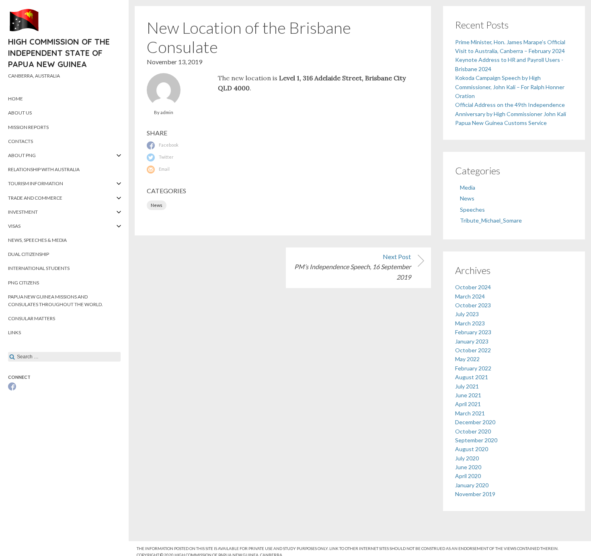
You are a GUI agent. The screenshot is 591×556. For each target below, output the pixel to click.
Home (15, 99)
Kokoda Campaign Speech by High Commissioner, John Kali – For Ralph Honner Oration (509, 86)
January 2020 (471, 485)
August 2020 (471, 449)
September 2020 (476, 440)
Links (14, 332)
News (156, 205)
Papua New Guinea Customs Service (501, 122)
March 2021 (470, 413)
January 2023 (471, 341)
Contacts (20, 141)
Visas (14, 226)
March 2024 (470, 296)
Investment (23, 212)
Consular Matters (31, 318)
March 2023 (470, 323)
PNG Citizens (23, 283)
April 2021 (468, 404)
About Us (20, 113)
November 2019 (475, 494)
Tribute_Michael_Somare (491, 220)
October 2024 (473, 287)
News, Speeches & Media (37, 240)
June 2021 (468, 395)
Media (467, 187)
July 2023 (467, 314)
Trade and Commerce (35, 198)
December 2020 (475, 422)
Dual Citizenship (28, 254)
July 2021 (467, 386)
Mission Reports (28, 127)
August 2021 (471, 377)
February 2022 (473, 368)
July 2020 (467, 458)
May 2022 (467, 359)
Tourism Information (35, 183)
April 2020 (468, 475)
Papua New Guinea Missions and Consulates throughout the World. (55, 300)
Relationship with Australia (44, 169)
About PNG (22, 155)
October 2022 (473, 350)
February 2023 (473, 332)
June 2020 (468, 467)
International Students (39, 268)
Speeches (472, 209)
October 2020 (473, 431)
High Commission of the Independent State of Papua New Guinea (59, 53)
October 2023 (473, 305)
